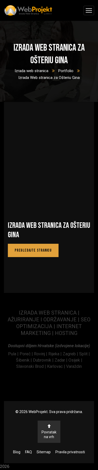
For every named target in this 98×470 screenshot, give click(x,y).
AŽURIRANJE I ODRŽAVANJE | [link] (44, 319)
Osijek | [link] (75, 360)
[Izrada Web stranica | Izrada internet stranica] (28, 10)
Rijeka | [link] (55, 353)
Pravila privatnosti (70, 452)
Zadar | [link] (61, 360)
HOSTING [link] (66, 333)
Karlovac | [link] (55, 366)
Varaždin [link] (74, 366)
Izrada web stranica (31, 70)
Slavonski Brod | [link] (31, 366)
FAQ (28, 452)
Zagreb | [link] (71, 353)
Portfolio (65, 70)
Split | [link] (84, 353)
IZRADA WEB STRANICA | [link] (49, 313)
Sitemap (44, 452)
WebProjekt (38, 412)
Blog (16, 452)
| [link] (53, 333)
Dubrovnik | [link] (44, 360)
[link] (14, 353)
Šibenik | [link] (24, 360)
